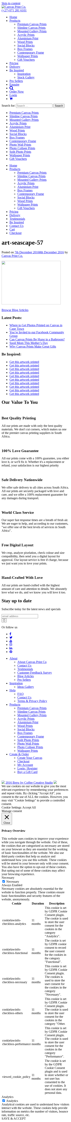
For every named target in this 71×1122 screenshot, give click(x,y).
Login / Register (27, 768)
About (13, 658)
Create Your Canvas (29, 757)
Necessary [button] (8, 877)
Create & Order (19, 754)
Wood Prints (25, 42)
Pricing (13, 63)
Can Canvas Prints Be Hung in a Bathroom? (37, 339)
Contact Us (16, 226)
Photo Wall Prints (20, 144)
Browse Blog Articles (15, 310)
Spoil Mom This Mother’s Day (28, 343)
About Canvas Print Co (32, 662)
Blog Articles (25, 676)
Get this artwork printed (24, 362)
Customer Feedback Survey (34, 672)
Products (14, 20)
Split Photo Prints (20, 151)
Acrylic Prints (26, 34)
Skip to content (11, 3)
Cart (12, 229)
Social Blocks (26, 45)
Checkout (15, 233)
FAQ (20, 694)
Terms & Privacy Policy (32, 701)
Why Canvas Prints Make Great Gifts (32, 346)
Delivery (14, 66)
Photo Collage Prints (22, 148)
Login (13, 95)
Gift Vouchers (26, 59)
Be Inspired (16, 70)
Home (13, 17)
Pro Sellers (16, 81)
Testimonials (17, 218)
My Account (25, 765)
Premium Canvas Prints (32, 24)
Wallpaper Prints (27, 56)
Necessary (12, 881)
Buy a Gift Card (27, 772)
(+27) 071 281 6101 (14, 10)
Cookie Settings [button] (11, 807)
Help (12, 690)
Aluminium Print (27, 38)
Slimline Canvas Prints (31, 27)
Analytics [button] (7, 1097)
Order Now (16, 91)
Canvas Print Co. (12, 255)
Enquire (14, 84)
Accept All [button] (29, 807)
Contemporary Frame (30, 52)
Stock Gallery (26, 77)
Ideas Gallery (25, 686)
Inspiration (24, 74)
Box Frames (25, 49)
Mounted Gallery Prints (32, 31)
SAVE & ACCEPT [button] (14, 1118)
